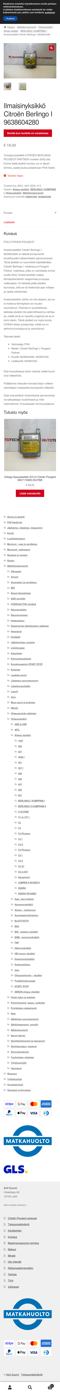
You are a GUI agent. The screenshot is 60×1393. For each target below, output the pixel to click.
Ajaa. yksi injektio (24, 899)
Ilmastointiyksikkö (25, 959)
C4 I (20, 839)
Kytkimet (15, 669)
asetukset (50, 12)
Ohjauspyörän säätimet (23, 713)
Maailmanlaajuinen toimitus (23, 1243)
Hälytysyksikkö (23, 948)
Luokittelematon (16, 538)
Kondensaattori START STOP (27, 664)
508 (20, 789)
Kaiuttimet (16, 653)
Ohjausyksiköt (45, 27)
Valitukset (13, 1287)
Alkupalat (16, 571)
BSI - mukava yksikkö (26, 931)
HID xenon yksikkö (25, 953)
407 (20, 784)
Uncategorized (15, 1084)
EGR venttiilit (18, 598)
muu (13, 697)
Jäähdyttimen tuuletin (23, 642)
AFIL (17, 729)
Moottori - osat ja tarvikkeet (22, 544)
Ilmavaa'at (16, 631)
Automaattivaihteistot (26, 915)
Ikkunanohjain (19, 609)
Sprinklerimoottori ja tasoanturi (28, 1040)
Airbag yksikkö (11, 30)
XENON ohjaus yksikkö (27, 991)
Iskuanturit (24, 877)
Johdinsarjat (18, 647)
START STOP (22, 986)
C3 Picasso (24, 833)
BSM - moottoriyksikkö (27, 937)
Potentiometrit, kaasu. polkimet (28, 1002)
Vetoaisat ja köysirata (19, 1090)
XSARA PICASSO (27, 893)
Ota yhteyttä (14, 1262)
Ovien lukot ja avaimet (23, 997)
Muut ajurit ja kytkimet (23, 702)
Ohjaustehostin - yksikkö (28, 975)
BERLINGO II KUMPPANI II (32, 806)
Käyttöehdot (14, 1230)
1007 (20, 740)
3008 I (21, 757)
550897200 (31, 196)
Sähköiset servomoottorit (25, 1019)
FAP (17, 942)
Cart (46, 1384)
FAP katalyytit (14, 522)
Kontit (10, 533)
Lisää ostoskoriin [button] (30, 493)
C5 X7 (21, 866)
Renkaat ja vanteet (17, 555)
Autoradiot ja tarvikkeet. (24, 582)
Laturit (14, 691)
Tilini (10, 1280)
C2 (19, 822)
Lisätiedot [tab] (9, 222)
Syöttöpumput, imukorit (24, 1046)
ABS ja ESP (21, 724)
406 (20, 779)
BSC (17, 926)
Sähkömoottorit (19, 1030)
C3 (19, 828)
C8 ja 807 (23, 871)
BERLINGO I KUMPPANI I (34, 30)
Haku (30, 1387)
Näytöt (14, 707)
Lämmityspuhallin (20, 686)
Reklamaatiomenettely (20, 1268)
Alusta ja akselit (16, 516)
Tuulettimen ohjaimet (22, 1057)
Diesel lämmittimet (21, 593)
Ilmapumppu (17, 620)
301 (20, 762)
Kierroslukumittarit (21, 658)
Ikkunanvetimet (19, 615)
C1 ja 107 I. (24, 817)
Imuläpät (15, 636)
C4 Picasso (24, 849)
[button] (51, 48)
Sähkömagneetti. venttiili (24, 1024)
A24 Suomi (12, 1374)
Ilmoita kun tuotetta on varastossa (27, 133)
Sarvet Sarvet (18, 1035)
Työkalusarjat (14, 1079)
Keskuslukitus (22, 964)
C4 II (20, 844)
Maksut (12, 1249)
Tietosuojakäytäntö (18, 1224)
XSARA (22, 888)
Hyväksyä (10, 18)
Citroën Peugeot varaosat (22, 1218)
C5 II (20, 860)
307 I (20, 768)
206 (20, 746)
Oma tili (10, 1387)
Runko (10, 560)
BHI (13, 587)
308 (20, 773)
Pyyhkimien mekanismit (24, 1008)
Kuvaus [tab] (8, 212)
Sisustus (12, 1073)
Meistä (11, 1255)
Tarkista (12, 1274)
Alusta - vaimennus (25, 910)
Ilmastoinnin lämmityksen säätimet (30, 626)
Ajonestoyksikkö (24, 904)
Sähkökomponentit (26, 27)
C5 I (20, 855)
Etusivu (11, 27)
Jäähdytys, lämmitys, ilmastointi (24, 527)
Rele (13, 1013)
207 (20, 751)
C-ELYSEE (23, 811)
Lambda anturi (19, 675)
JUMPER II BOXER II (29, 882)
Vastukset (16, 1068)
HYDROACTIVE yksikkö (23, 604)
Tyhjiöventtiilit (19, 1062)
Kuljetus (12, 1237)
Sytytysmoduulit (20, 1051)
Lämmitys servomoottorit (24, 680)
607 (20, 795)
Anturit (14, 576)
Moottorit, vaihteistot (18, 549)
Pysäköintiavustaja (25, 980)
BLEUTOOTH (22, 920)
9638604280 (44, 196)
